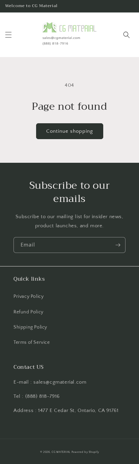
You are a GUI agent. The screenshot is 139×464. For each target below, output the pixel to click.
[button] (8, 34)
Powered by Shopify (85, 452)
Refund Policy (28, 312)
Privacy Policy (28, 296)
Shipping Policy (30, 327)
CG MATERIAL (61, 452)
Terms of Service (31, 342)
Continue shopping (69, 131)
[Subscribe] (117, 245)
